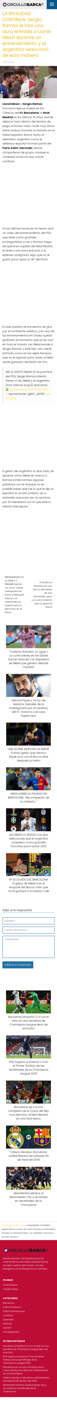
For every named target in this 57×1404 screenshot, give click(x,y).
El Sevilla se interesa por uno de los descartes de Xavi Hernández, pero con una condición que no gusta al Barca (41, 595)
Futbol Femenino (12, 1307)
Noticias (7, 1323)
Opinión (7, 1327)
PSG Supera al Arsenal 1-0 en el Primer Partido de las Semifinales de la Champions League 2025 (23, 1360)
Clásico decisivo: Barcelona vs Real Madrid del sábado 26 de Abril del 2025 (26, 1379)
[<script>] (28, 193)
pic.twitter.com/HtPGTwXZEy (28, 389)
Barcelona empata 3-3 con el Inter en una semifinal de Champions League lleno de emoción (26, 1349)
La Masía (8, 1315)
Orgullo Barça (10, 1289)
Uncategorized (11, 1331)
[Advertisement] (28, 193)
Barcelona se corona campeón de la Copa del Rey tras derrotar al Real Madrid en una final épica (25, 1370)
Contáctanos (10, 1284)
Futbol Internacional (14, 1311)
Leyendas (8, 1319)
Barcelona (8, 1303)
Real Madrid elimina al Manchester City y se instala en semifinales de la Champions (25, 1388)
